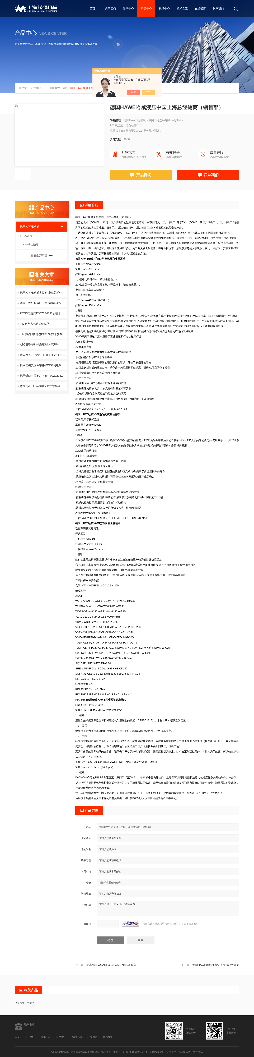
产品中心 (146, 8)
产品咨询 (143, 175)
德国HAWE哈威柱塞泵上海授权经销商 (215, 964)
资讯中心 (128, 8)
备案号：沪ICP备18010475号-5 (130, 1051)
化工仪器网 (184, 1051)
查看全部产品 (39, 255)
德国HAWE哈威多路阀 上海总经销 (41, 292)
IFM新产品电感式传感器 (34, 323)
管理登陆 (198, 1051)
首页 (92, 8)
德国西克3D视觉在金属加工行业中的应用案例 (43, 354)
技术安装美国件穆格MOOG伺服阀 (41, 365)
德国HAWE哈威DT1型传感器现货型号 (43, 303)
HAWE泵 (27, 236)
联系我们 (218, 8)
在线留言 (200, 8)
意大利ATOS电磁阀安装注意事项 (40, 386)
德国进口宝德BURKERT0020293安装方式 (43, 375)
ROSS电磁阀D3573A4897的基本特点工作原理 (43, 313)
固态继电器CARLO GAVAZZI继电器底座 (111, 964)
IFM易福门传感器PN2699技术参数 (41, 334)
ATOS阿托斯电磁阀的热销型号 (39, 344)
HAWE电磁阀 (30, 244)
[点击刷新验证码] (130, 924)
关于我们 (110, 8)
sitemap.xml (156, 1051)
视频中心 (164, 8)
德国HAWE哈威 (58, 88)
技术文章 (182, 8)
